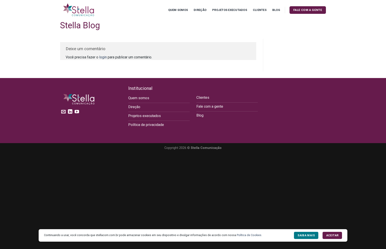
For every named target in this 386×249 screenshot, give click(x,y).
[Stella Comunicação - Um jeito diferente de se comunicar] (82, 10)
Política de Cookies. (249, 235)
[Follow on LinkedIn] (70, 111)
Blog (276, 10)
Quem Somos (178, 10)
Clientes (259, 10)
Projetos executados (229, 10)
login (103, 57)
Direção (200, 10)
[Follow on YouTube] (77, 111)
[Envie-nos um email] (63, 111)
